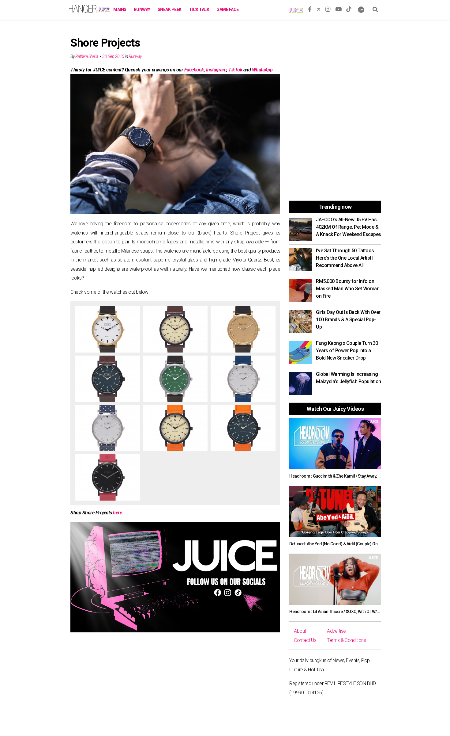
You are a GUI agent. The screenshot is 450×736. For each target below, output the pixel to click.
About (300, 631)
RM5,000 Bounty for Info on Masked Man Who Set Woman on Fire (347, 288)
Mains (119, 9)
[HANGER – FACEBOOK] (310, 8)
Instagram (216, 70)
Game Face (227, 9)
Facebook (194, 70)
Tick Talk (199, 9)
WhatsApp (262, 70)
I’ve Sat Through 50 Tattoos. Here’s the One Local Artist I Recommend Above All (345, 258)
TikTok (235, 70)
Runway (142, 9)
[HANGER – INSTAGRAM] (327, 8)
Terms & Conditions (346, 640)
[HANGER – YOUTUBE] (338, 8)
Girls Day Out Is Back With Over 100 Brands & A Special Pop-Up (348, 319)
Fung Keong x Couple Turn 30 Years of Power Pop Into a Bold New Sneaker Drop (347, 350)
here (117, 513)
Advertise (336, 631)
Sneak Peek (170, 9)
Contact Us (305, 640)
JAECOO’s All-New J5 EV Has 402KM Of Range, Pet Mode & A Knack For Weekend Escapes (348, 227)
